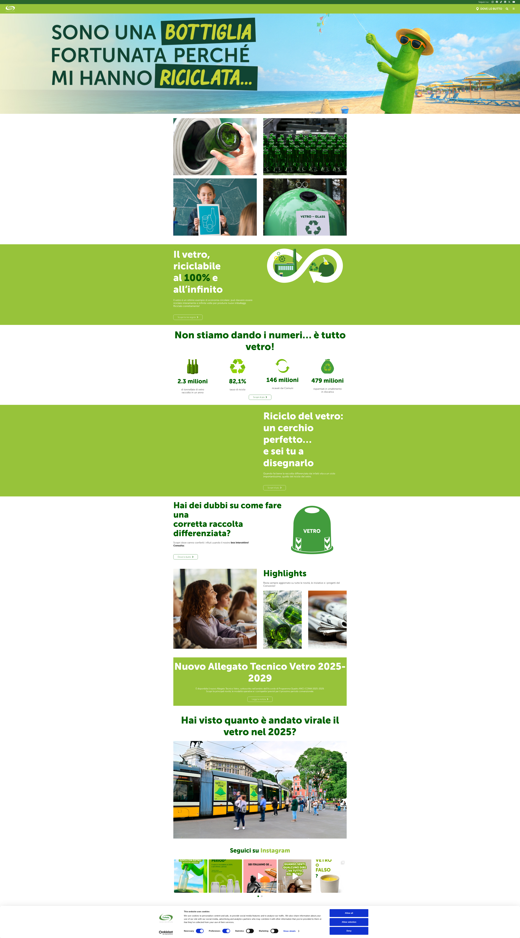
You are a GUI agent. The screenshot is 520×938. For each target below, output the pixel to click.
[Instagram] (493, 2)
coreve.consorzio (190, 862)
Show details (289, 931)
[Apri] (190, 876)
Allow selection (349, 922)
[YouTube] (514, 2)
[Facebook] (497, 2)
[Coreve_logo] (10, 9)
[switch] (226, 931)
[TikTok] (501, 2)
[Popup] (514, 8)
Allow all (349, 913)
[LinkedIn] (505, 2)
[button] (507, 9)
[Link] (215, 146)
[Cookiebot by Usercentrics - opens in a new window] (166, 933)
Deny (349, 931)
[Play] (260, 790)
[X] (509, 2)
